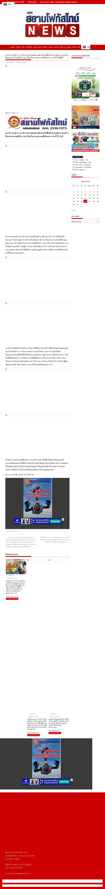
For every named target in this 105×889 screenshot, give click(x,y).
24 (78, 201)
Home (12, 47)
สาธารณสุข (67, 47)
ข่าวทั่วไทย (29, 47)
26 (85, 201)
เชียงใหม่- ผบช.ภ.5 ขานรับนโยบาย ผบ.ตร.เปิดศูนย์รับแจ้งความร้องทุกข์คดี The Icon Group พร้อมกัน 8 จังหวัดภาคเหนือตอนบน (54, 539)
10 (78, 195)
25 (81, 201)
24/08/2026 (31, 714)
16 (74, 198)
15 (98, 195)
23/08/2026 (53, 714)
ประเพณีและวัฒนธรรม (13, 531)
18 (81, 198)
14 (94, 195)
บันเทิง (50, 47)
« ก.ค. (73, 210)
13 (90, 195)
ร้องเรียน (44, 47)
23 (74, 201)
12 (85, 195)
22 (98, 198)
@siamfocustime (21, 62)
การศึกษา (18, 47)
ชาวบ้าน (74, 47)
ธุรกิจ (39, 47)
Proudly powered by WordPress (38, 886)
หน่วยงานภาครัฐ (58, 47)
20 (90, 198)
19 (85, 198)
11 (81, 195)
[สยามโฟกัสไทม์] (7, 46)
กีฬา (23, 47)
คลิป (79, 47)
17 (78, 198)
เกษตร (35, 47)
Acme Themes (73, 886)
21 (94, 198)
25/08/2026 (10, 575)
